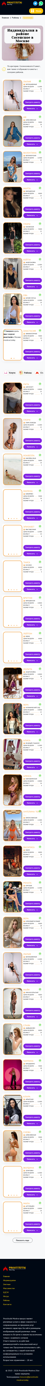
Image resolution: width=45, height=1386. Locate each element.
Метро (6, 1296)
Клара (26, 1096)
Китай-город (31, 298)
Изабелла (28, 455)
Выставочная (31, 529)
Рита (26, 384)
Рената (27, 882)
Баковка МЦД (31, 458)
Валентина (29, 152)
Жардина (28, 1167)
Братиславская (31, 818)
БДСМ (5, 1292)
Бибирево (29, 494)
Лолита (27, 669)
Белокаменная (31, 84)
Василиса (29, 847)
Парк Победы (31, 423)
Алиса (26, 740)
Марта (27, 188)
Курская (29, 886)
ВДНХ (28, 636)
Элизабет (28, 526)
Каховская (30, 227)
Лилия (27, 81)
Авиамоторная (31, 334)
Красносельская (32, 992)
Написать (31, 108)
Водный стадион (32, 743)
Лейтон (27, 633)
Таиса (26, 562)
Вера (26, 704)
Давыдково (30, 1028)
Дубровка (29, 1170)
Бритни (27, 597)
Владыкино (30, 1064)
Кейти (27, 259)
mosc (22, 1377)
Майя (26, 989)
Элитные (6, 1284)
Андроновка (31, 262)
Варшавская (30, 191)
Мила (26, 1203)
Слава (26, 1025)
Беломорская (31, 155)
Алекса (27, 776)
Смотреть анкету (32, 102)
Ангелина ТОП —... (31, 813)
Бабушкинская (31, 779)
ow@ (26, 1377)
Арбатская (29, 1099)
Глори (26, 224)
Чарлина (28, 1060)
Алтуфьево (30, 1206)
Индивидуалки (9, 1280)
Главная (5, 17)
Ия (24, 117)
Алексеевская (31, 120)
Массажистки (9, 1288)
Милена (28, 491)
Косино (29, 565)
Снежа (27, 1132)
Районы (6, 1300)
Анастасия (29, 330)
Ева (25, 295)
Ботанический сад (33, 707)
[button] (35, 3)
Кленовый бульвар (33, 921)
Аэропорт (29, 387)
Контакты (7, 1304)
